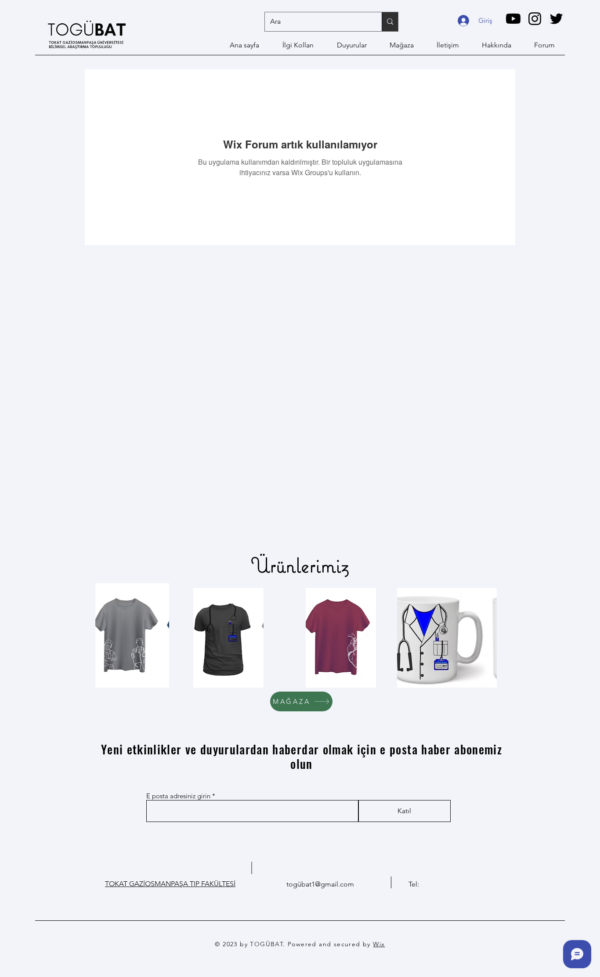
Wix (379, 944)
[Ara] (390, 21)
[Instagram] (534, 18)
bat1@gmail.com (327, 884)
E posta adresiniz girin (178, 796)
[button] (133, 635)
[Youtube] (513, 18)
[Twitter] (556, 18)
